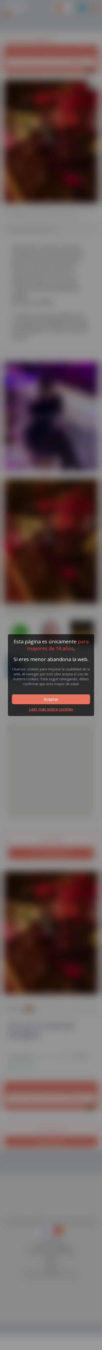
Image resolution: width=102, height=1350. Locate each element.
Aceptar (51, 699)
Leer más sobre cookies (51, 709)
